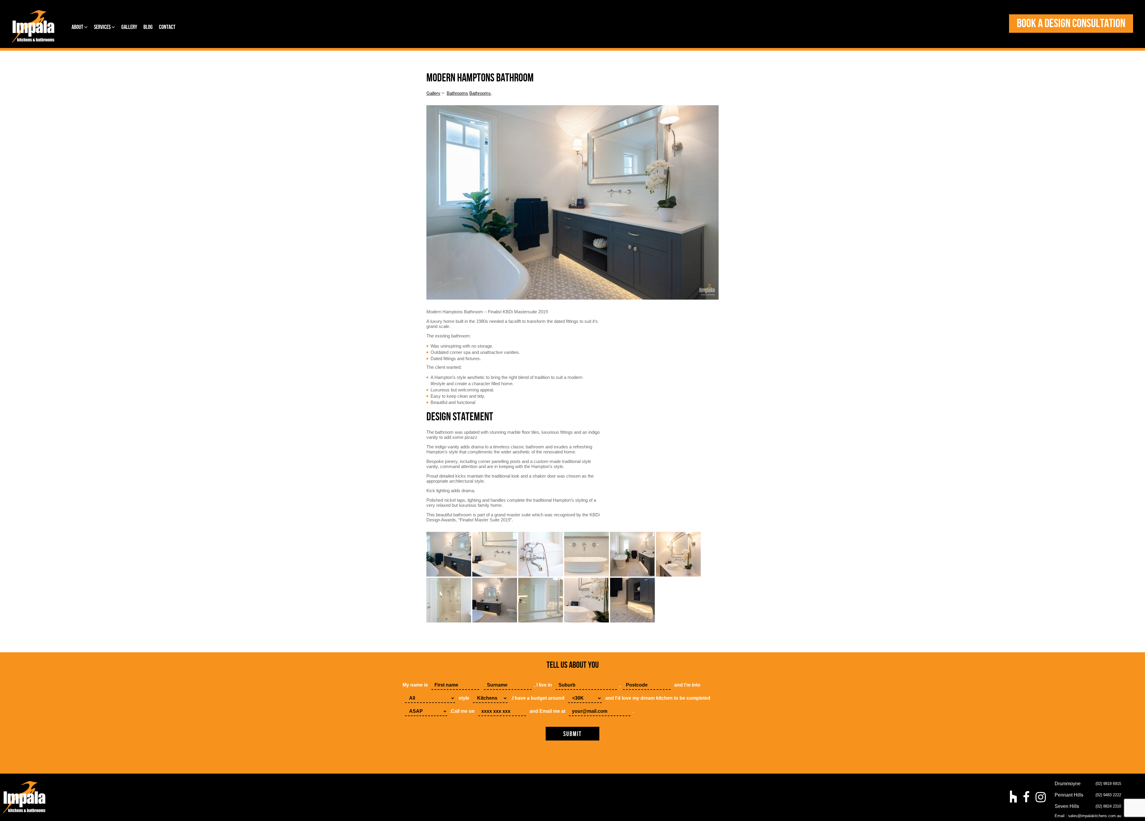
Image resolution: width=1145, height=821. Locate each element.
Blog (148, 27)
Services (103, 27)
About (78, 27)
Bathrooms (457, 93)
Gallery (129, 27)
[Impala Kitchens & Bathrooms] (33, 26)
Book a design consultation (1071, 23)
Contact (167, 27)
